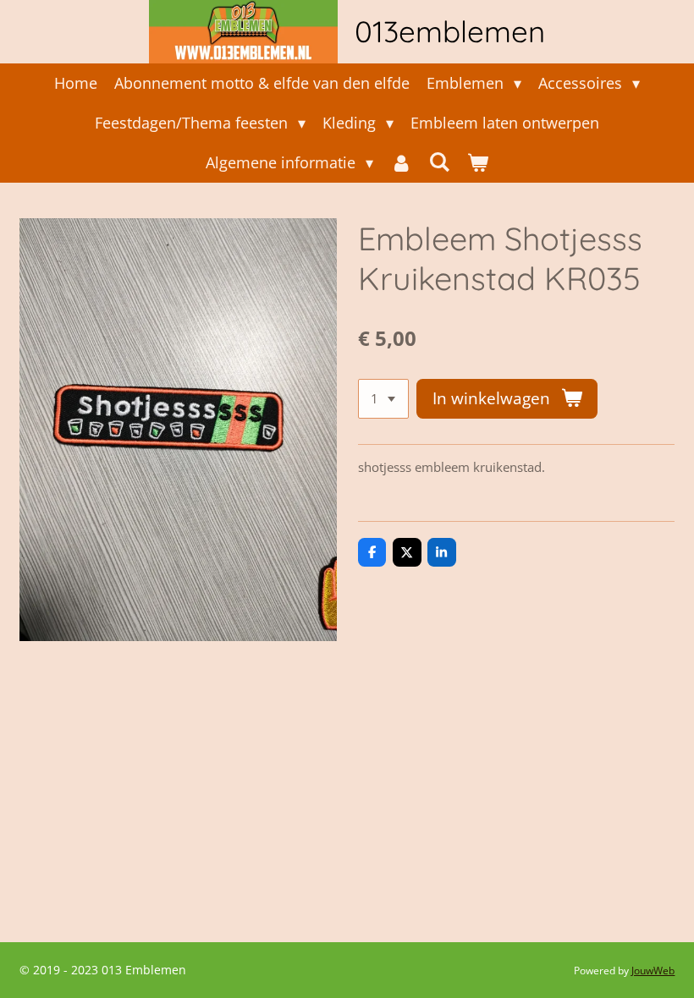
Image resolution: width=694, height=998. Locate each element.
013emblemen (450, 31)
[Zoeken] (440, 161)
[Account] (401, 163)
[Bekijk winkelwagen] (478, 163)
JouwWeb (653, 970)
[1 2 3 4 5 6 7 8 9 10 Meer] (383, 399)
